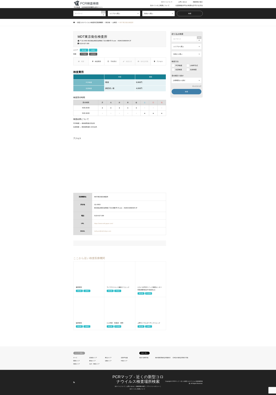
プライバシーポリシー (153, 386)
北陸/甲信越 (124, 357)
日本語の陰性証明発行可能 (180, 357)
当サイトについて (166, 2)
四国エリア (76, 364)
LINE (77, 382)
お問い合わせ (182, 2)
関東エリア (76, 361)
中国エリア (124, 361)
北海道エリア (93, 357)
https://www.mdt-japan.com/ (103, 223)
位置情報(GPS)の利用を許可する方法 (189, 5)
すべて (75, 357)
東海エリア (92, 361)
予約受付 (113, 61)
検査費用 (97, 61)
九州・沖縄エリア (94, 364)
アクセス (159, 61)
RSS (74, 382)
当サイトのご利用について (159, 5)
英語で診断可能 (143, 357)
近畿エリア (108, 361)
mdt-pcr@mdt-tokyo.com (102, 231)
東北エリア (108, 357)
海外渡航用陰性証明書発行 (163, 357)
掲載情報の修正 (198, 2)
